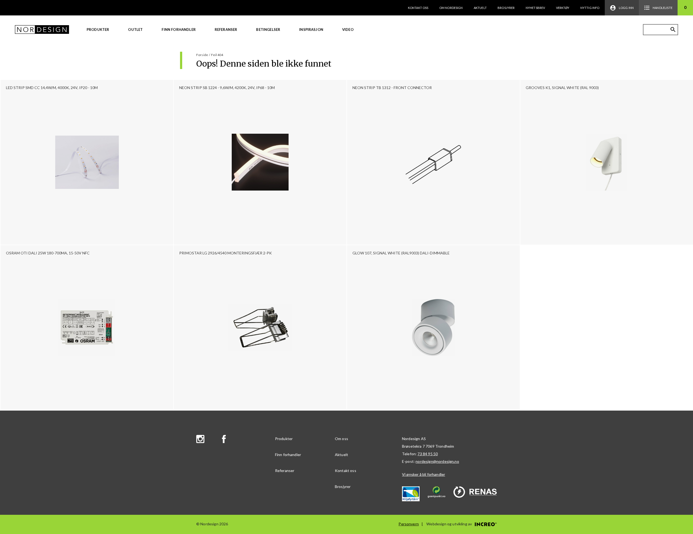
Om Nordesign (451, 7)
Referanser (226, 29)
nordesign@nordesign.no (437, 461)
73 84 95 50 (427, 453)
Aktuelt (480, 7)
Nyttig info (590, 7)
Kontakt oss (418, 7)
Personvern (408, 524)
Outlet (135, 29)
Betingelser (268, 29)
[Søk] (673, 29)
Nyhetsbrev (535, 7)
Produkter (98, 29)
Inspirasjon (311, 29)
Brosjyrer (506, 7)
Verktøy (563, 7)
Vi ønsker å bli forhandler (423, 474)
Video (348, 29)
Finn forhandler (178, 29)
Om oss (341, 438)
